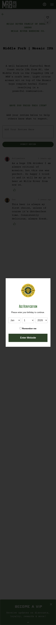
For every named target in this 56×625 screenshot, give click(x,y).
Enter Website (28, 337)
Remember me (29, 328)
